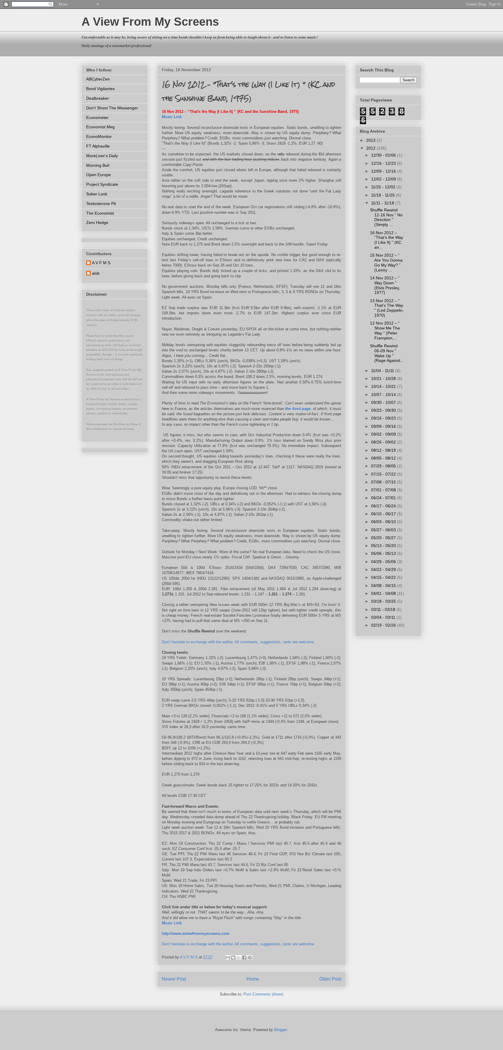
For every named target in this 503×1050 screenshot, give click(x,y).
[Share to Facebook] (244, 957)
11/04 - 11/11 (383, 370)
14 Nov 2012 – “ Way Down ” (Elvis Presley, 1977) (385, 285)
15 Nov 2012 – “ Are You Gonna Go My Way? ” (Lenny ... (386, 262)
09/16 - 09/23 (384, 418)
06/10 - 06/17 (384, 513)
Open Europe (98, 174)
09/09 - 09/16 (384, 426)
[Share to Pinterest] (250, 957)
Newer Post (174, 979)
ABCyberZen (98, 79)
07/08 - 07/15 (384, 482)
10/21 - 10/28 (384, 378)
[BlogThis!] (233, 957)
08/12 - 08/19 (384, 450)
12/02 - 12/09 (384, 179)
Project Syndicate (102, 184)
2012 (371, 148)
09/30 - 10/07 (384, 402)
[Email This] (228, 957)
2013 (371, 140)
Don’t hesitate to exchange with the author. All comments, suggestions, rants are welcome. (238, 642)
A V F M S (101, 262)
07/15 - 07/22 (384, 474)
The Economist (100, 213)
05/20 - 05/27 (384, 537)
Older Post (330, 979)
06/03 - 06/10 (384, 521)
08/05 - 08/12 (384, 458)
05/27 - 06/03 (384, 529)
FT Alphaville (98, 146)
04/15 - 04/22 (384, 577)
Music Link (172, 117)
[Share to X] (239, 957)
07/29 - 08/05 (384, 466)
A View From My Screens (150, 21)
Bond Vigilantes (100, 88)
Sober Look (96, 194)
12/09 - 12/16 (384, 171)
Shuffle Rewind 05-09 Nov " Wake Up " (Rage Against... (387, 353)
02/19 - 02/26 (384, 625)
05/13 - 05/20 (384, 545)
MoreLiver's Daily (102, 155)
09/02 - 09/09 (384, 434)
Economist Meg (100, 127)
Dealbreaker (97, 98)
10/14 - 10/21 (384, 386)
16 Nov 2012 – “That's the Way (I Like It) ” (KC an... (386, 240)
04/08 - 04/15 (384, 585)
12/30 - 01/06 (384, 155)
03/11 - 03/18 (383, 609)
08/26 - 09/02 (384, 442)
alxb (96, 273)
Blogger (280, 1030)
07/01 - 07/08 (384, 490)
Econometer (97, 117)
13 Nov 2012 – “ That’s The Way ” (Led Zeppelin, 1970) (387, 308)
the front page (298, 408)
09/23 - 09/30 (384, 410)
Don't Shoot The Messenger (112, 108)
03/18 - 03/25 (384, 601)
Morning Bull (97, 165)
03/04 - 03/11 (383, 617)
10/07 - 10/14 (384, 394)
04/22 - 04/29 (384, 569)
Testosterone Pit (101, 203)
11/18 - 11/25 (383, 195)
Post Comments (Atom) (263, 994)
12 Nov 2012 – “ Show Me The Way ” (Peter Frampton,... (385, 330)
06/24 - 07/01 (384, 497)
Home (253, 979)
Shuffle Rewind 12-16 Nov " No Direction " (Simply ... (386, 217)
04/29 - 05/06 (384, 561)
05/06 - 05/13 (384, 553)
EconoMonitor (99, 136)
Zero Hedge (97, 222)
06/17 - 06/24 (384, 506)
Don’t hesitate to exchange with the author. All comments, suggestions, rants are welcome (238, 944)
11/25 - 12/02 (383, 187)
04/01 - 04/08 (384, 593)
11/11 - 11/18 (383, 203)
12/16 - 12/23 (384, 163)
